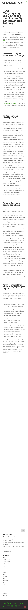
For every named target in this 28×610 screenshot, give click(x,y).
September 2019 (6, 563)
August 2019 (5, 566)
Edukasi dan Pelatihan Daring (11, 103)
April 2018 (5, 584)
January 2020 (5, 557)
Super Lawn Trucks (10, 602)
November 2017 (6, 587)
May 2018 (5, 582)
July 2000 (5, 589)
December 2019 (6, 559)
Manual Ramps (9, 605)
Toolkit (18, 602)
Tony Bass (6, 26)
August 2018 (5, 580)
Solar (21, 603)
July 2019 (5, 568)
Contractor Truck (8, 603)
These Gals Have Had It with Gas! (10, 536)
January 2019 (5, 578)
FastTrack (16, 603)
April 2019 (5, 574)
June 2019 (5, 570)
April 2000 (5, 595)
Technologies (6, 606)
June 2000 (5, 591)
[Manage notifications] (25, 607)
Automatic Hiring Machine (17, 606)
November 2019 (6, 561)
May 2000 (5, 593)
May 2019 (5, 572)
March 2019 (5, 576)
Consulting (17, 605)
